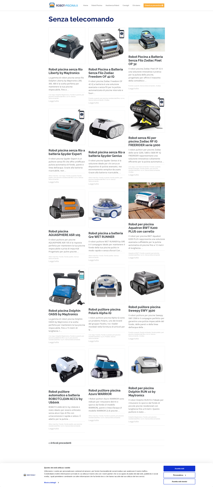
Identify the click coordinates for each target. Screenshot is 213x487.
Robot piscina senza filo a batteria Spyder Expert (67, 152)
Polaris (107, 336)
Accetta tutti (179, 468)
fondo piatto (144, 168)
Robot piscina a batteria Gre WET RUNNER (106, 235)
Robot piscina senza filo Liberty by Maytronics (66, 71)
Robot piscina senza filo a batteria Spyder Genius (107, 154)
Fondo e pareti (75, 95)
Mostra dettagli (50, 482)
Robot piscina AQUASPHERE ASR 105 (64, 233)
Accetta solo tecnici (179, 481)
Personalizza (178, 475)
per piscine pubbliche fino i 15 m (66, 337)
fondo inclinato (133, 168)
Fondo (61, 257)
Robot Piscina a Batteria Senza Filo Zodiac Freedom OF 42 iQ (106, 73)
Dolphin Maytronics (62, 95)
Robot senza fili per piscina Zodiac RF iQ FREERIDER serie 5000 (144, 141)
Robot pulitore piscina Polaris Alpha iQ (104, 311)
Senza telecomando (96, 100)
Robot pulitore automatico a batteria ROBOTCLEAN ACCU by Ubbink (65, 397)
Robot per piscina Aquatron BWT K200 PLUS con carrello (143, 228)
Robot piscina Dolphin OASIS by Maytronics (64, 312)
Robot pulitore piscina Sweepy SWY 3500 (144, 308)
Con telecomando (142, 167)
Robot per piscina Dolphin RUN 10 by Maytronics (141, 391)
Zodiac (106, 100)
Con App (52, 95)
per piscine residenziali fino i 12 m (143, 169)
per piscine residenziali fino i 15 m (63, 338)
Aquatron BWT (133, 253)
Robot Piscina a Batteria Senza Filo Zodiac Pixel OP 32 (145, 60)
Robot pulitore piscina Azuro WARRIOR (104, 392)
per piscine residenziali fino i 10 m (66, 95)
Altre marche (53, 176)
